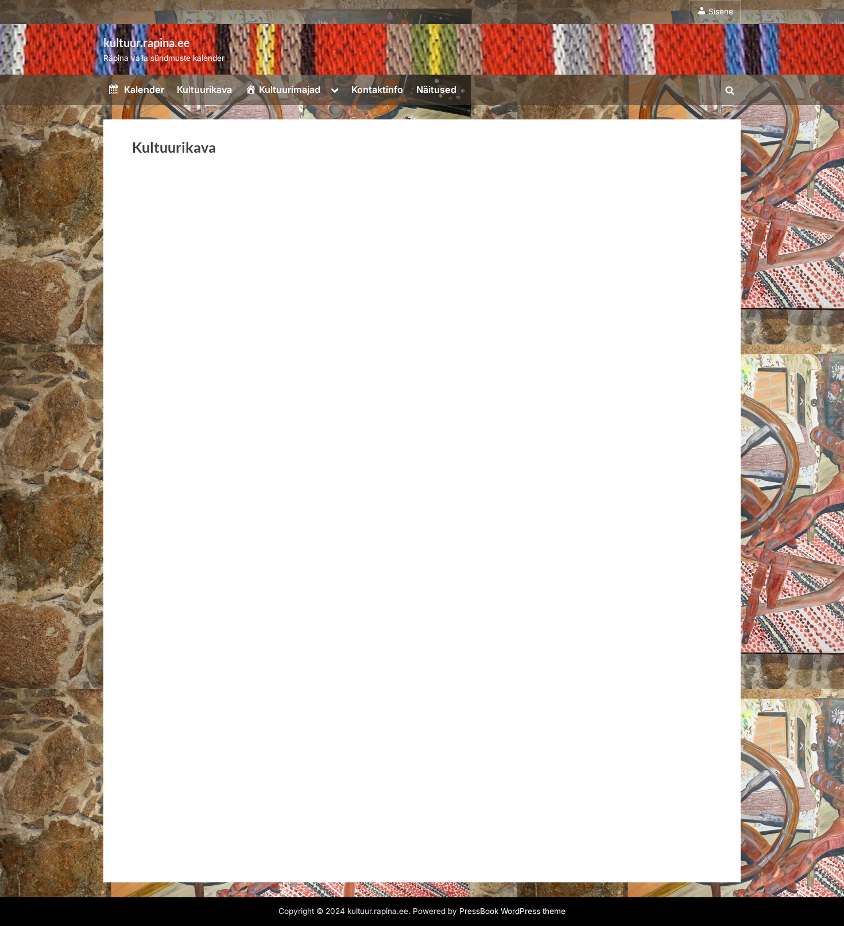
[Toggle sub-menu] (334, 90)
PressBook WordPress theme (512, 911)
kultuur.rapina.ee (146, 42)
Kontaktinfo (377, 89)
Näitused (436, 89)
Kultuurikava (204, 89)
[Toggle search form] (730, 90)
